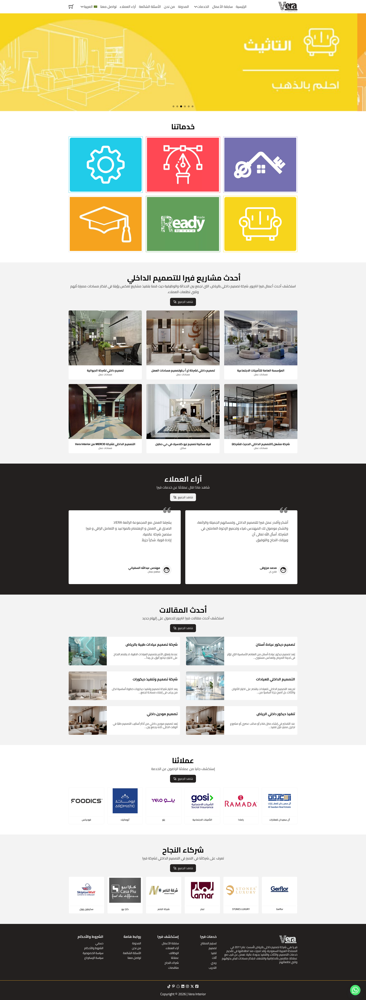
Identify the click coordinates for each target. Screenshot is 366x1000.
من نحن (169, 7)
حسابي (99, 943)
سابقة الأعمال (222, 7)
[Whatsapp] (355, 990)
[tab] (192, 106)
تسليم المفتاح (209, 943)
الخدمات (203, 7)
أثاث (214, 957)
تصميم (213, 948)
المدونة (183, 7)
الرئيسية (241, 7)
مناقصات (173, 967)
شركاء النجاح (172, 962)
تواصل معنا (108, 7)
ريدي (214, 962)
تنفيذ (214, 953)
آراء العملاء (128, 7)
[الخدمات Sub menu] (195, 6)
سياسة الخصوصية (93, 953)
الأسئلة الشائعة (150, 7)
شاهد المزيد (261, 177)
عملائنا (175, 957)
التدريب (213, 967)
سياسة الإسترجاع (93, 957)
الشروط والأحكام (93, 948)
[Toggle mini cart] (71, 6)
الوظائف (174, 953)
